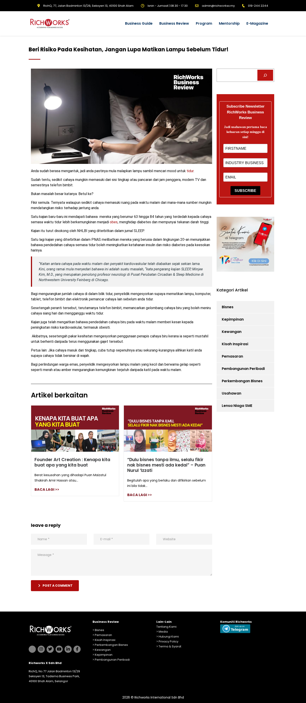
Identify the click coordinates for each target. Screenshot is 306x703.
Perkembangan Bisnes (242, 381)
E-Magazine (257, 23)
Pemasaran (232, 356)
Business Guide (139, 23)
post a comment (58, 585)
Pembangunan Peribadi (243, 368)
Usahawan (231, 393)
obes (114, 222)
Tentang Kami (166, 627)
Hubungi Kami (169, 636)
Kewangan (231, 331)
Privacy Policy (168, 641)
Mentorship (229, 23)
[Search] (265, 75)
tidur (190, 171)
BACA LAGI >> (46, 489)
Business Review (174, 23)
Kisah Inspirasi (235, 344)
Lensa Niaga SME (237, 405)
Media (163, 631)
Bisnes (227, 307)
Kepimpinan (233, 319)
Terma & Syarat (170, 646)
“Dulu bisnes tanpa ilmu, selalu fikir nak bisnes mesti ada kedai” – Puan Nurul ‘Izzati (166, 465)
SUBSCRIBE (245, 191)
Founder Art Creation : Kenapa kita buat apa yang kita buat (72, 462)
